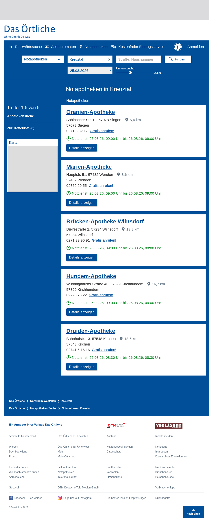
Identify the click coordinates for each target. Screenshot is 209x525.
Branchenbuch (163, 472)
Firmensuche (114, 476)
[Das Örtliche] (30, 31)
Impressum (162, 451)
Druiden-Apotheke (90, 331)
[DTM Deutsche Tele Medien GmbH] (131, 426)
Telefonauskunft (67, 476)
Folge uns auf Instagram (77, 497)
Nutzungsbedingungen (120, 446)
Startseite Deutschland (22, 436)
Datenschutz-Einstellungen (171, 456)
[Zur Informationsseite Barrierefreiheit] (178, 47)
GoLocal (14, 487)
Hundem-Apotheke (91, 276)
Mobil (61, 451)
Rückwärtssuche (28, 47)
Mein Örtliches (66, 456)
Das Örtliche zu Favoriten (73, 436)
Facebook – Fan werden (28, 497)
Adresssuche (16, 476)
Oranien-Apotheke (90, 112)
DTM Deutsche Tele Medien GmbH (78, 487)
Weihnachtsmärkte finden (24, 472)
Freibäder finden (18, 467)
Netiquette (161, 446)
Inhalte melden (164, 436)
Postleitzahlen (115, 467)
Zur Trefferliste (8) (20, 128)
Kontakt (111, 436)
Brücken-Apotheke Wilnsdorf (105, 221)
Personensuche (164, 476)
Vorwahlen (113, 472)
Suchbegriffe (162, 497)
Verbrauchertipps (165, 487)
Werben (13, 446)
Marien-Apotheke (89, 167)
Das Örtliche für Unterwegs (74, 446)
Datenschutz (114, 451)
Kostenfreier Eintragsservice (141, 47)
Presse (13, 456)
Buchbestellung (18, 451)
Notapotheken (96, 47)
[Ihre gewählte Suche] (43, 59)
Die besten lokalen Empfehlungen (126, 497)
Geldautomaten (63, 47)
